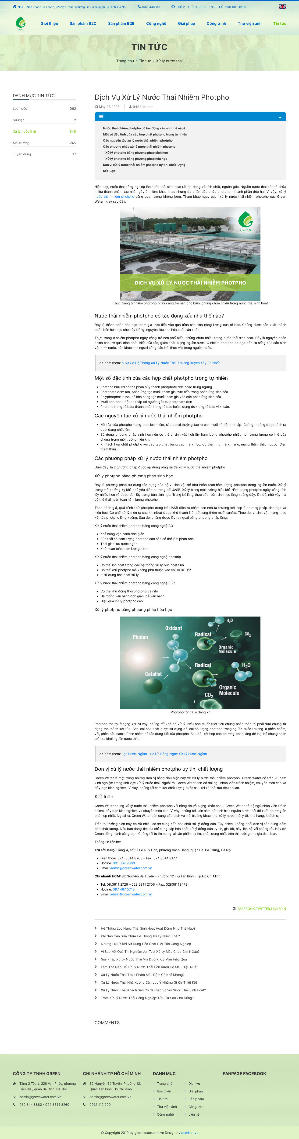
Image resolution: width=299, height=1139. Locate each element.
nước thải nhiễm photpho (114, 196)
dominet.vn (189, 1133)
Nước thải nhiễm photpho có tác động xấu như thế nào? (144, 128)
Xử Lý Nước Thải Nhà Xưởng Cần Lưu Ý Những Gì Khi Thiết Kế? (149, 982)
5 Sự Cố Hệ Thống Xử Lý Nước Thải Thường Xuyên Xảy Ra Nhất (171, 363)
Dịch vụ (194, 1083)
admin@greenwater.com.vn (131, 868)
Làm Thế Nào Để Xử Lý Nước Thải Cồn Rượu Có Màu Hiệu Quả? (149, 967)
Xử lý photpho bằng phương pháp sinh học (136, 152)
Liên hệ (194, 1114)
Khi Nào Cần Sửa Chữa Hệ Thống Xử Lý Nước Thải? (140, 936)
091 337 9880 (124, 863)
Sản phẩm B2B (121, 23)
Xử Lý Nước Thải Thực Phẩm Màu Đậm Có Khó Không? (143, 975)
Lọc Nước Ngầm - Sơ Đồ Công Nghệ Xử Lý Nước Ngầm (164, 754)
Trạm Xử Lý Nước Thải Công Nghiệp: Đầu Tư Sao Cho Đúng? (147, 998)
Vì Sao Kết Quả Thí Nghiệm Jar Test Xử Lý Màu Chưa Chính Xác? (150, 951)
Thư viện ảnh (250, 23)
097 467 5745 (124, 889)
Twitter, (263, 909)
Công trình (216, 23)
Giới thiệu (49, 23)
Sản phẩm (196, 1099)
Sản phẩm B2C (83, 23)
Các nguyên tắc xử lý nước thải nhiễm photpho (138, 140)
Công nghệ (156, 23)
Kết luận (109, 171)
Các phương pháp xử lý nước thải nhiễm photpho (139, 146)
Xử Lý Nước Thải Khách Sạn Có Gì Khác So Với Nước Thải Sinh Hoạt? (153, 990)
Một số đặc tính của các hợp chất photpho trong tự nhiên (145, 134)
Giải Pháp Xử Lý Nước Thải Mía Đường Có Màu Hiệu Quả (144, 959)
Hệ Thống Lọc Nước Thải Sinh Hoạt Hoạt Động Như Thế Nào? (148, 928)
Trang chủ (164, 1083)
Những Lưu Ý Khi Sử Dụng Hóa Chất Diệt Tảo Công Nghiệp (146, 944)
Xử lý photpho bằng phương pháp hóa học (136, 159)
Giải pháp (186, 23)
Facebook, (247, 909)
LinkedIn (278, 909)
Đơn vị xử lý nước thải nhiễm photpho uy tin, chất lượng (144, 165)
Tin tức (279, 23)
